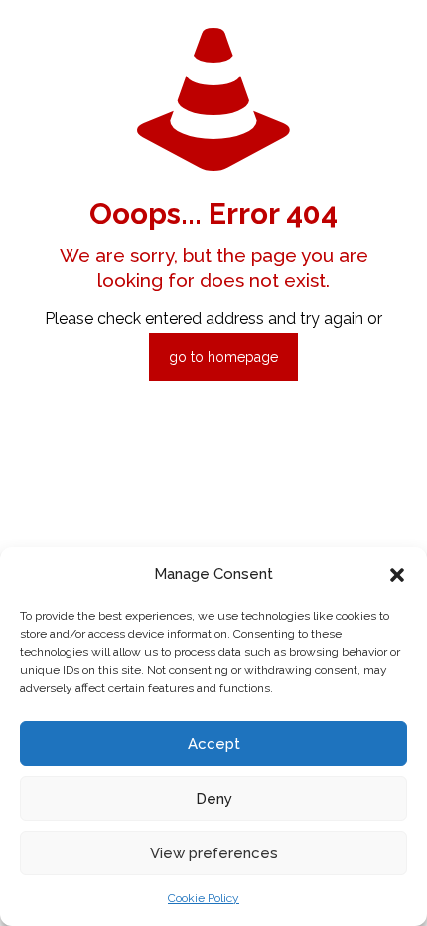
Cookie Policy (203, 898)
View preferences (214, 853)
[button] (397, 575)
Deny (214, 799)
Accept (214, 744)
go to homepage (223, 357)
